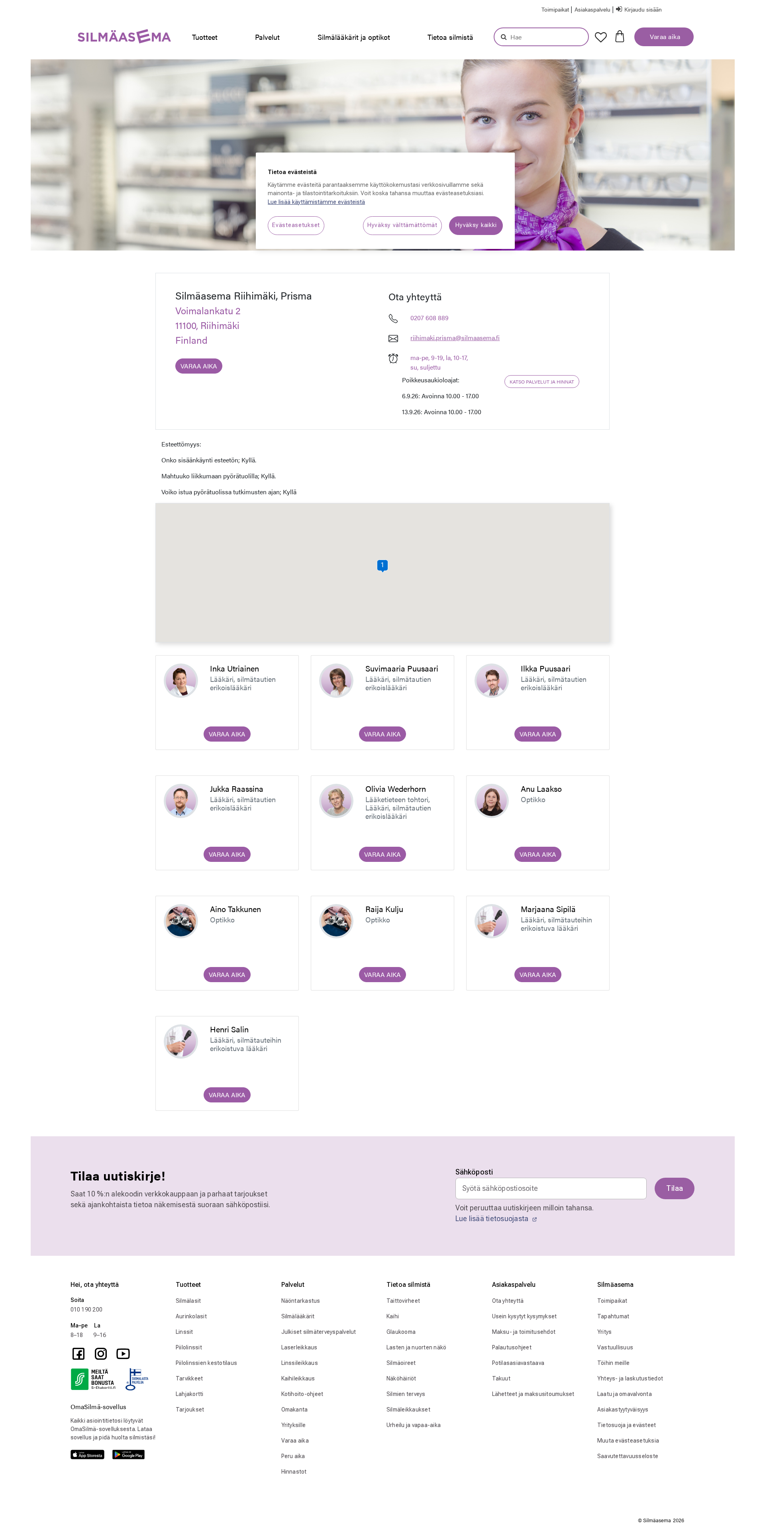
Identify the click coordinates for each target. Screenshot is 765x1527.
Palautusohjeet (512, 1347)
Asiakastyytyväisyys (623, 1409)
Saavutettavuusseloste (627, 1456)
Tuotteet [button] (205, 37)
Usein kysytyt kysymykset (524, 1316)
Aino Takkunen (235, 908)
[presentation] (207, 37)
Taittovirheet (403, 1301)
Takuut (501, 1378)
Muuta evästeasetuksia (628, 1440)
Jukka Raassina (236, 788)
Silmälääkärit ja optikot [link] (354, 37)
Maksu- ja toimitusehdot (524, 1332)
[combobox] (541, 36)
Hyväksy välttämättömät (402, 225)
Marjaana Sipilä (548, 908)
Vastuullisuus (615, 1347)
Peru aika (293, 1456)
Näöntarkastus (300, 1301)
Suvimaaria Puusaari (401, 668)
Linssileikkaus (299, 1363)
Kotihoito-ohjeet (302, 1394)
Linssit (184, 1332)
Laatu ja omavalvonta (624, 1394)
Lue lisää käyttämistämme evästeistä (316, 202)
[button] (593, 9)
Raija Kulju (384, 908)
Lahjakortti (190, 1394)
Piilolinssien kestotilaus (206, 1363)
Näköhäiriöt (401, 1378)
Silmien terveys (406, 1394)
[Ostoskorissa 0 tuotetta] (620, 35)
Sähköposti (474, 1172)
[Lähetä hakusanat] (504, 36)
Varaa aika (664, 36)
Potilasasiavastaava (518, 1363)
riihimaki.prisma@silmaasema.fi (455, 337)
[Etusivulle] (104, 38)
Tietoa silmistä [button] (450, 37)
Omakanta (294, 1409)
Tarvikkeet (189, 1378)
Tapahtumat (613, 1316)
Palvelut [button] (267, 37)
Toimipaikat (612, 1301)
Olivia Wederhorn (395, 788)
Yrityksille (293, 1425)
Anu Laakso (541, 788)
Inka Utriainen (234, 668)
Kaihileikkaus (298, 1378)
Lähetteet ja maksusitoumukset (533, 1394)
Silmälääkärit (298, 1316)
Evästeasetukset (296, 225)
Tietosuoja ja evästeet (626, 1425)
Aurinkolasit (191, 1316)
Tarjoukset (190, 1409)
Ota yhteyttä (508, 1301)
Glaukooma (401, 1332)
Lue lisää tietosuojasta (492, 1218)
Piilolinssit (189, 1347)
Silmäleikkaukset (408, 1409)
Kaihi (392, 1316)
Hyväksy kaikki (475, 225)
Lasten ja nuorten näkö (416, 1347)
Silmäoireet (401, 1363)
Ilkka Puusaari (546, 668)
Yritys (604, 1332)
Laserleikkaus (299, 1347)
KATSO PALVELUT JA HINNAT (542, 381)
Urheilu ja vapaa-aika (413, 1425)
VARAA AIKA (198, 365)
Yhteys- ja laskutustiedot (630, 1378)
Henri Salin (229, 1029)
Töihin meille (613, 1363)
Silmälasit (188, 1301)
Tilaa (674, 1188)
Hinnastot (294, 1471)
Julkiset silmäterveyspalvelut (318, 1332)
